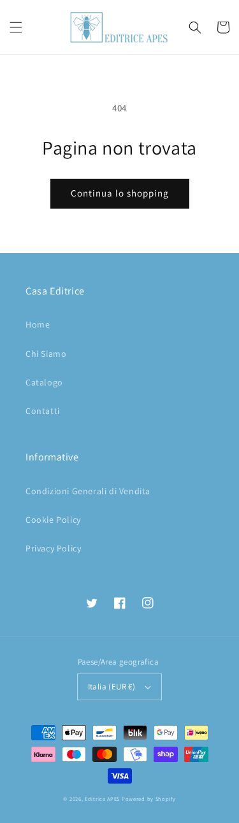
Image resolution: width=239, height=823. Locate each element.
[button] (16, 27)
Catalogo (44, 382)
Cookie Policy (53, 519)
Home (37, 324)
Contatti (42, 411)
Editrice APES (102, 798)
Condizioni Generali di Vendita (87, 491)
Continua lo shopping (120, 193)
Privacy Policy (53, 548)
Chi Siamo (45, 353)
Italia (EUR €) (112, 686)
